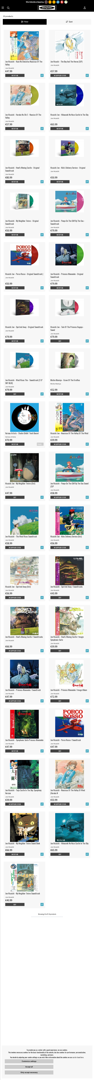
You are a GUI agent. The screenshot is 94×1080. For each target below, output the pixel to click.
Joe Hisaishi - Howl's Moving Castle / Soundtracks (24, 636)
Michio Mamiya (55, 384)
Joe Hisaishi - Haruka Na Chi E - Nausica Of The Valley (23, 116)
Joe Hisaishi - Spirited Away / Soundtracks (66, 586)
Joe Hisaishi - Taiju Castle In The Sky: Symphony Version (23, 792)
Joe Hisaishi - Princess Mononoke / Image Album (68, 690)
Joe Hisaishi (9, 68)
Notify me (15, 75)
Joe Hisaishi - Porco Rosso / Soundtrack (65, 740)
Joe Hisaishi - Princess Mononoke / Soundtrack (23, 690)
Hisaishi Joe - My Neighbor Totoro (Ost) (20, 483)
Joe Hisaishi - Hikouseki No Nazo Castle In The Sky (69, 843)
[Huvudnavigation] (3, 8)
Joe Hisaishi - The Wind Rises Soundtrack (21, 536)
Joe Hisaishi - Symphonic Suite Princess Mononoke (24, 740)
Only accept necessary (29, 1072)
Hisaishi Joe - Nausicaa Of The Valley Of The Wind (69, 433)
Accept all (29, 1067)
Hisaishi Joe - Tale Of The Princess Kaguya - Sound (67, 328)
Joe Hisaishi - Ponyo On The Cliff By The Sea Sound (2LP (69, 485)
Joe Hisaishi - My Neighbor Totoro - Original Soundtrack (22, 222)
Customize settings (29, 1061)
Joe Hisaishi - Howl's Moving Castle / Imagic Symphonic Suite (67, 638)
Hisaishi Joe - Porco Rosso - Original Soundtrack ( (24, 274)
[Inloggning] (85, 8)
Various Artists (10, 437)
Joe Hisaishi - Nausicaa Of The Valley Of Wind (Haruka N (67, 792)
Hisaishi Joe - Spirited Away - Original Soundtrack (24, 327)
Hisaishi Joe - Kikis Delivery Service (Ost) (66, 536)
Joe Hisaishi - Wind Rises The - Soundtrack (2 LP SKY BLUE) (23, 382)
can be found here (78, 1057)
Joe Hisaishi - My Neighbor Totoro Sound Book (22, 843)
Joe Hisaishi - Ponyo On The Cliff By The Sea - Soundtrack (67, 222)
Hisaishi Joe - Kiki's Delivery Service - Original (67, 167)
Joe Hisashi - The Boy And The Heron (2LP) (66, 61)
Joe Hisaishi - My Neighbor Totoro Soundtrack (22, 893)
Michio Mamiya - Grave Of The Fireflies (65, 380)
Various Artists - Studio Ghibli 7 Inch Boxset (22, 433)
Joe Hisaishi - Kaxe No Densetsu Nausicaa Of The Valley (23, 63)
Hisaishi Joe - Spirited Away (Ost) (18, 586)
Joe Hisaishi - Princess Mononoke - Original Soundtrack (66, 275)
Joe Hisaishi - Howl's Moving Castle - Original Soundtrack (22, 169)
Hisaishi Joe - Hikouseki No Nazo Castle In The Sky (69, 114)
